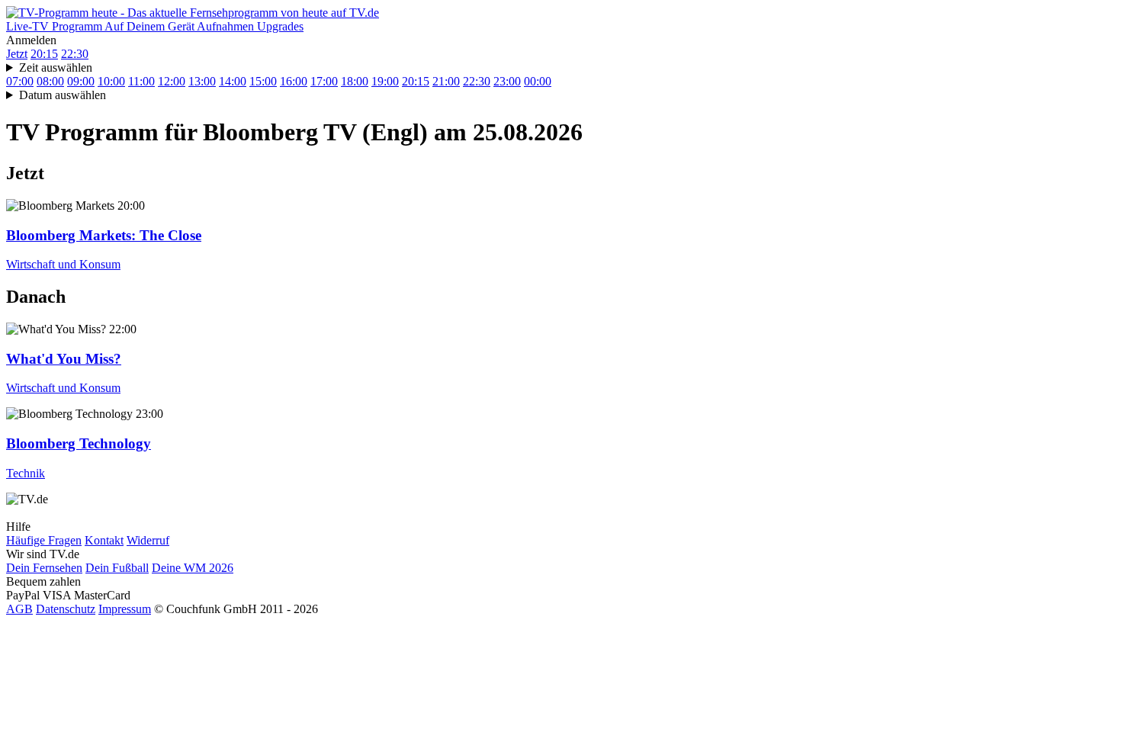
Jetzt (16, 53)
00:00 (537, 81)
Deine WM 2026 (192, 567)
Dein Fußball (117, 567)
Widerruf (148, 540)
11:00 (141, 81)
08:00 (50, 81)
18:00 (354, 81)
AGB (19, 608)
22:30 (74, 53)
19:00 (385, 81)
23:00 (507, 81)
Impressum (124, 608)
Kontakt (104, 540)
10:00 (111, 81)
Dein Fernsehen (44, 567)
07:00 (20, 81)
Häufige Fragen (44, 540)
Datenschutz (65, 608)
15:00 (263, 81)
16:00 (293, 81)
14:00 (232, 81)
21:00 (446, 81)
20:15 (44, 53)
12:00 (171, 81)
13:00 (202, 81)
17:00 (324, 81)
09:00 (81, 81)
